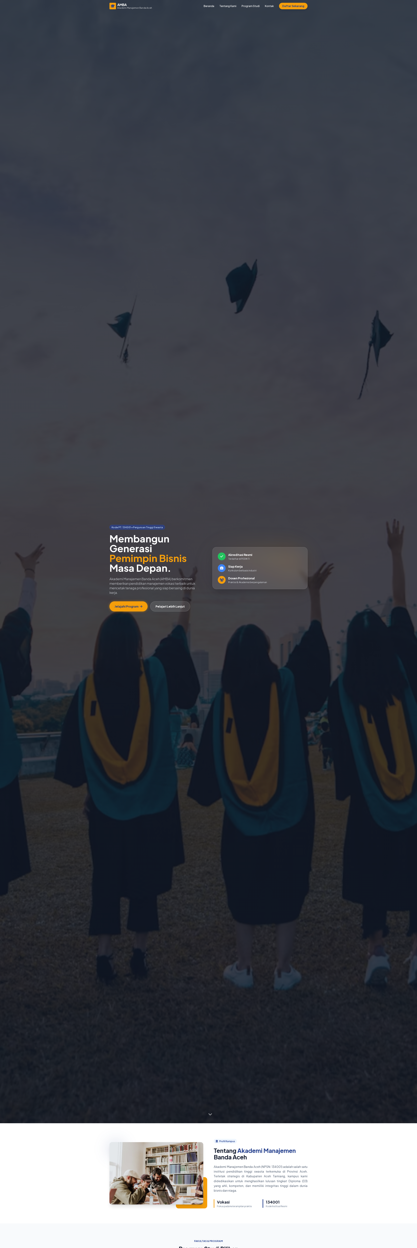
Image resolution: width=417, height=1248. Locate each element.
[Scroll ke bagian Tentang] (210, 1115)
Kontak (269, 6)
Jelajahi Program (126, 606)
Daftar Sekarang (293, 6)
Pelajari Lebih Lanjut (170, 606)
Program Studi (251, 6)
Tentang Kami (227, 6)
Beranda (209, 6)
